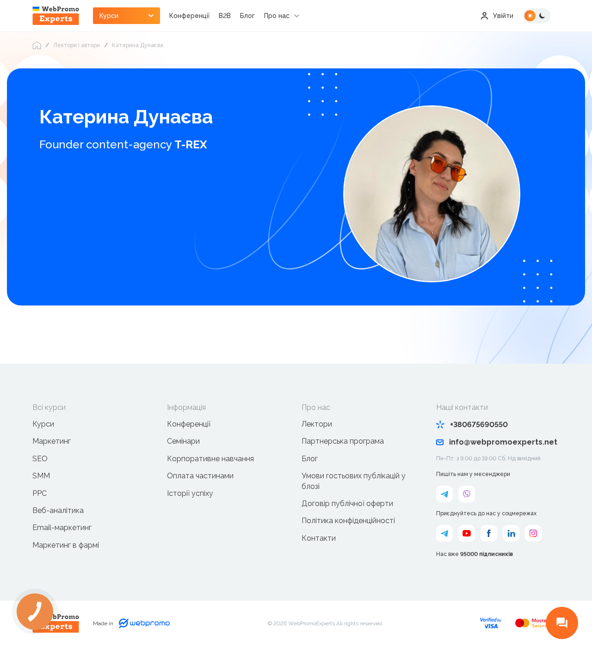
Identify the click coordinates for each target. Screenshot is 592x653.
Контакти (319, 538)
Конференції (189, 15)
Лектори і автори (76, 45)
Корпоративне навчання (210, 458)
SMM (41, 475)
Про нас (277, 15)
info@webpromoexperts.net (503, 442)
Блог (247, 15)
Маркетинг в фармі (65, 545)
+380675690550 (479, 424)
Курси (43, 424)
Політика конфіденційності (348, 520)
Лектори (317, 424)
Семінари (183, 441)
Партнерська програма (343, 441)
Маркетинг (51, 441)
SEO (40, 458)
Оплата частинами (200, 475)
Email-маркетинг (62, 527)
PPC (39, 493)
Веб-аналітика (58, 510)
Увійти (503, 15)
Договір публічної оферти (347, 503)
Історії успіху (190, 493)
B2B (225, 15)
